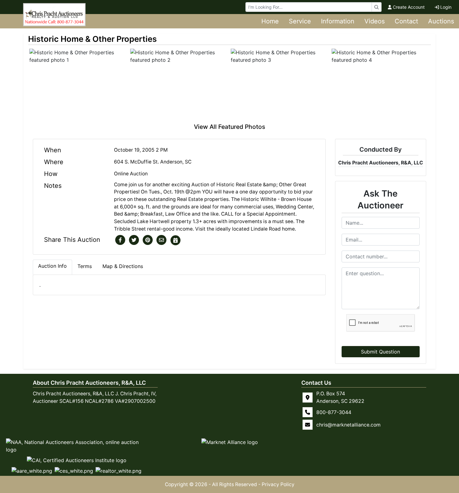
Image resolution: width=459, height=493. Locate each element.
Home (270, 21)
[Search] (377, 7)
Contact (406, 21)
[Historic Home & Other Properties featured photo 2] (179, 85)
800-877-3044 (333, 412)
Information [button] (337, 21)
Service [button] (300, 21)
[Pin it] (147, 240)
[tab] (52, 267)
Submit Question (380, 352)
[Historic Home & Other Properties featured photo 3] (280, 85)
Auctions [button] (441, 21)
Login (446, 7)
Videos (374, 21)
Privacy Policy (278, 484)
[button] (120, 240)
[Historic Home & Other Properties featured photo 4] (381, 85)
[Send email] (161, 240)
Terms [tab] (84, 266)
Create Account (409, 7)
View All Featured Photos (229, 126)
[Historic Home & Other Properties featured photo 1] (78, 85)
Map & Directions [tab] (122, 266)
